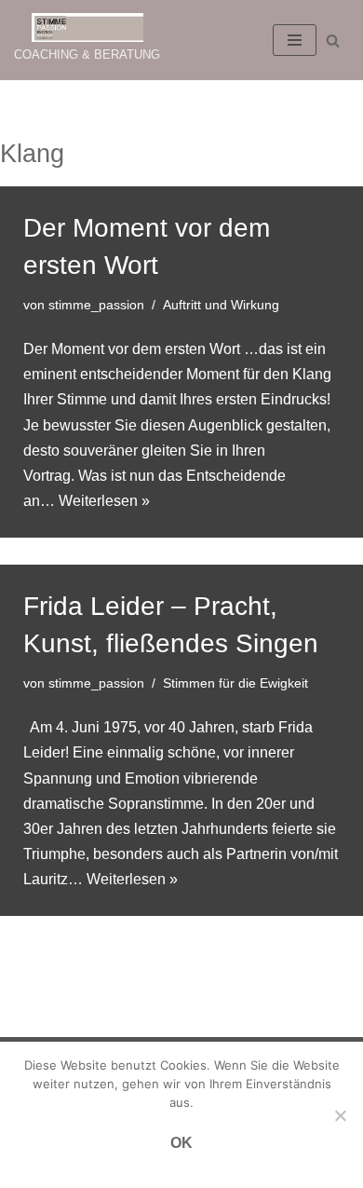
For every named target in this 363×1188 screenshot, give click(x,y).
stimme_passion (96, 304)
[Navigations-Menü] (294, 40)
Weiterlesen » (104, 501)
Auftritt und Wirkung (221, 304)
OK (181, 1143)
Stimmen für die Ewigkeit (235, 683)
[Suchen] (333, 41)
